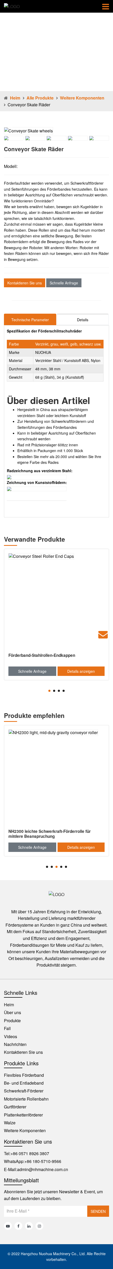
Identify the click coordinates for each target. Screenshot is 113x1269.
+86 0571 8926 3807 (30, 1153)
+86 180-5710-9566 (42, 1161)
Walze (10, 1123)
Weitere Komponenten (82, 98)
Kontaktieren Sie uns (24, 282)
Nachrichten (15, 1044)
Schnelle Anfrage (64, 282)
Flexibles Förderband (24, 1075)
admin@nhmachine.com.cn (42, 1169)
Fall (7, 1028)
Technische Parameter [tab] (30, 319)
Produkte (12, 1020)
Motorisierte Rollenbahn (26, 1099)
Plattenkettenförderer (23, 1115)
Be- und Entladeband (24, 1083)
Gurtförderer (15, 1107)
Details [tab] (82, 319)
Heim (15, 98)
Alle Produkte (40, 98)
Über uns (12, 1012)
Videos (10, 1036)
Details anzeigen (81, 671)
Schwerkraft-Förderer (23, 1091)
